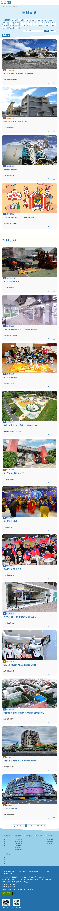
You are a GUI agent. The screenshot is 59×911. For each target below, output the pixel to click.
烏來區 (17, 28)
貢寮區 (53, 25)
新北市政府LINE (16, 907)
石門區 (29, 25)
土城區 (44, 20)
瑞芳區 (35, 23)
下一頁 (43, 826)
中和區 (20, 20)
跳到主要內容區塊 (7, 1)
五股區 (41, 23)
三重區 (14, 20)
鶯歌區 (17, 23)
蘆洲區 (50, 20)
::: (1, 6)
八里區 (35, 25)
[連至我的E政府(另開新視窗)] (13, 893)
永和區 (26, 20)
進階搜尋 (52, 30)
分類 (3, 20)
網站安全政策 (23, 871)
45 (38, 826)
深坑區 (5, 25)
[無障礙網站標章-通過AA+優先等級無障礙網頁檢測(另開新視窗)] (6, 893)
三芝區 (23, 25)
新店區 (38, 20)
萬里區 (11, 28)
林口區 (53, 23)
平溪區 (41, 25)
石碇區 (11, 25)
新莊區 (32, 20)
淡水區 (29, 23)
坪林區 (17, 25)
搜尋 (46, 30)
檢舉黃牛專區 (8, 873)
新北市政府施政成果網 (6, 2)
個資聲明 (46, 871)
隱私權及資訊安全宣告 (10, 871)
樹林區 (5, 23)
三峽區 (23, 23)
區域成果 (8, 6)
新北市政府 (6, 907)
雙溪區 (47, 25)
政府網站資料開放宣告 (35, 871)
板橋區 (8, 20)
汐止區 (11, 23)
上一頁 (16, 826)
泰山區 (47, 23)
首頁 (3, 6)
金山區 (5, 28)
